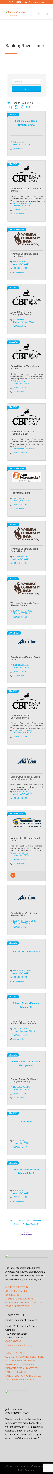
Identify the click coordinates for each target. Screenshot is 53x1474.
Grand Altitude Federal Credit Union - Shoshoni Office (25, 778)
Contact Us (35, 1224)
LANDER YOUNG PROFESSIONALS (23, 1375)
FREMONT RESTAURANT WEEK (21, 1368)
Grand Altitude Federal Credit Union (25, 658)
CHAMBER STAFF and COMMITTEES (24, 1302)
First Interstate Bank (20, 493)
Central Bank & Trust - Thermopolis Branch (21, 313)
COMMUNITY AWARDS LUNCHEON (24, 1356)
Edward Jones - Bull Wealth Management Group (24, 1080)
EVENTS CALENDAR (15, 1352)
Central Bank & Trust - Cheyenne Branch (21, 716)
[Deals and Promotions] (12, 877)
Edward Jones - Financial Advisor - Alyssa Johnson (23, 1022)
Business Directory (17, 1220)
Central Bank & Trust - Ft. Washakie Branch (23, 432)
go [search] (27, 89)
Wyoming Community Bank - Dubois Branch (24, 550)
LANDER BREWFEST (15, 1372)
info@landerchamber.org (18, 1345)
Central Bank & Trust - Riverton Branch (26, 189)
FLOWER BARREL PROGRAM (20, 1360)
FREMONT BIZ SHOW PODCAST (22, 1364)
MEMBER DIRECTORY (16, 1287)
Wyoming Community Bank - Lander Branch (24, 255)
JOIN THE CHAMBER (16, 1290)
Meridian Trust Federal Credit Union (25, 839)
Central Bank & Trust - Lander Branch (25, 367)
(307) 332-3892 (13, 1341)
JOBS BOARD (12, 1294)
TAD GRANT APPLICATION (19, 1379)
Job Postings (25, 1224)
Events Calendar (32, 1220)
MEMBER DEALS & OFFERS (19, 1298)
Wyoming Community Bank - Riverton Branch (24, 604)
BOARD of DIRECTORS (17, 1306)
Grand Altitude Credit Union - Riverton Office (24, 914)
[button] (8, 103)
